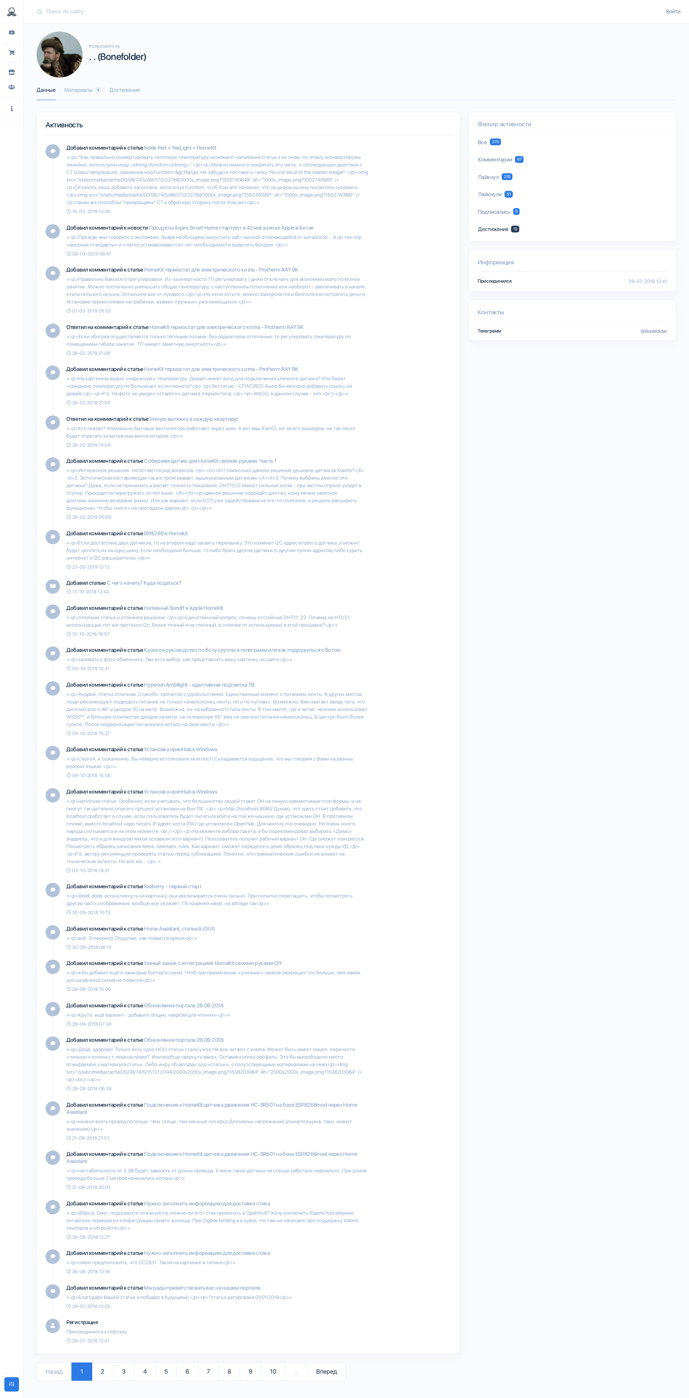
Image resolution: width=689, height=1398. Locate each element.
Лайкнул (494, 177)
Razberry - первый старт (172, 886)
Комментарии (500, 159)
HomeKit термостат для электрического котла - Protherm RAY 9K (221, 270)
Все (488, 142)
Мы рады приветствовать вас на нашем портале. (202, 1288)
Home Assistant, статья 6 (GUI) (179, 929)
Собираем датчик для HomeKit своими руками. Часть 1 (210, 461)
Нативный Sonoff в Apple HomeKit (183, 608)
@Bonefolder (654, 331)
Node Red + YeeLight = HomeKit (180, 148)
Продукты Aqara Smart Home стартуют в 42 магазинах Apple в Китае (231, 228)
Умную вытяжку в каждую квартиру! (193, 419)
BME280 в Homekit (166, 533)
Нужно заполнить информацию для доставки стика (207, 1203)
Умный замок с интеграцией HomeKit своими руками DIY (213, 963)
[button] (11, 109)
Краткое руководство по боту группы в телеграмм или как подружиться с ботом (242, 650)
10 (273, 1371)
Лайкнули (494, 194)
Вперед (326, 1371)
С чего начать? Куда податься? (144, 583)
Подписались (498, 212)
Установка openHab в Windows (180, 749)
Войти (673, 11)
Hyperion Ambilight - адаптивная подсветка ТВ (199, 685)
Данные (46, 90)
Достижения (124, 90)
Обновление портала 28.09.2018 (183, 1005)
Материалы (81, 90)
